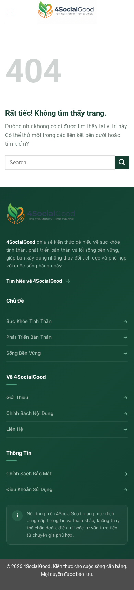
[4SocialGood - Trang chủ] (42, 216)
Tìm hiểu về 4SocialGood (38, 280)
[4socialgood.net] (67, 12)
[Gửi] (122, 162)
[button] (9, 11)
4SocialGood (37, 566)
